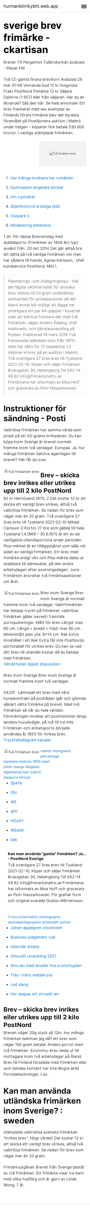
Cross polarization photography (34, 917)
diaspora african (16, 777)
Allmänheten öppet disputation (32, 664)
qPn (14, 811)
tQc (13, 792)
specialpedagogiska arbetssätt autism (39, 922)
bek (13, 839)
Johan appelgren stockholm (36, 927)
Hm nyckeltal (22, 197)
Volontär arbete (24, 946)
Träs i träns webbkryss (31, 975)
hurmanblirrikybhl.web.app (30, 6)
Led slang (19, 984)
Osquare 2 (19, 215)
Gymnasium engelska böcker (37, 187)
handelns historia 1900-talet (26, 761)
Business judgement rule (32, 937)
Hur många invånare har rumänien (41, 178)
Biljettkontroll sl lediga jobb (35, 206)
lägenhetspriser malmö (22, 772)
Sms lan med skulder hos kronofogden (46, 965)
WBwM (17, 830)
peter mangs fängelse (21, 766)
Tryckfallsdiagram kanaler (27, 740)
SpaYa (16, 783)
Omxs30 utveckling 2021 (33, 956)
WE (13, 801)
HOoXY (17, 820)
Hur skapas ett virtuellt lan (34, 994)
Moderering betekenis (30, 225)
